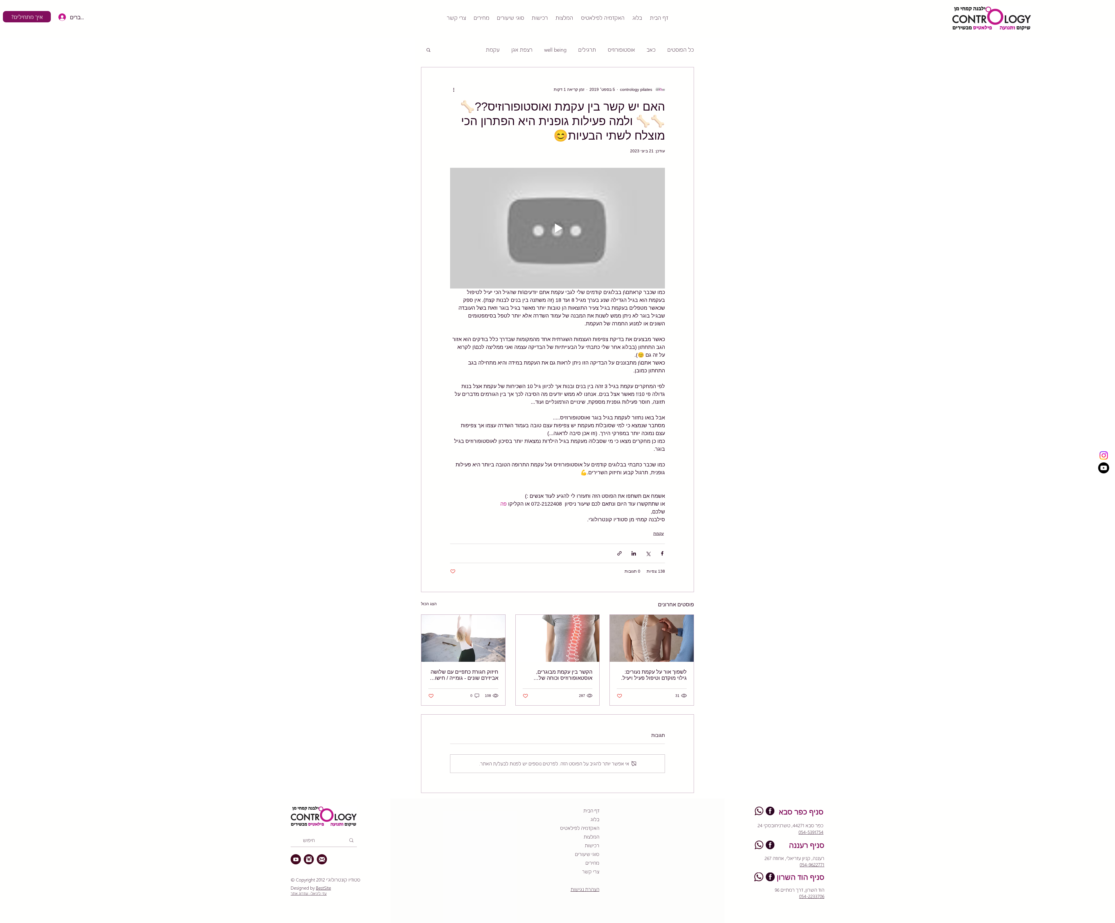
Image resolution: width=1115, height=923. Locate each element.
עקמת (493, 49)
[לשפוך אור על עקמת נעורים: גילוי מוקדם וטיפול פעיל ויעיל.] (652, 638)
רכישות (592, 845)
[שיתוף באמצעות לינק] (619, 553)
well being (555, 49)
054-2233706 (811, 896)
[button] (428, 49)
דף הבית (591, 810)
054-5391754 (811, 832)
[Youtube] (1103, 467)
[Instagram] (1103, 455)
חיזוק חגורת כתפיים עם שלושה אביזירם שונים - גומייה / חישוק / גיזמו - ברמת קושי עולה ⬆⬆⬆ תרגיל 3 (463, 675)
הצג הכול (429, 603)
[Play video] (557, 228)
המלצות (591, 837)
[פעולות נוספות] (453, 89)
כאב (651, 49)
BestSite (323, 888)
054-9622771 (812, 864)
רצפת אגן (522, 49)
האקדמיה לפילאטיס (579, 828)
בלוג (595, 819)
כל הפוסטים (680, 49)
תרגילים (587, 49)
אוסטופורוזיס (621, 49)
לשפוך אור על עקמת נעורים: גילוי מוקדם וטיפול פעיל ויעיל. (654, 675)
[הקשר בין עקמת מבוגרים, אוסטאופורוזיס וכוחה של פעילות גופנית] (558, 638)
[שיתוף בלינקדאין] (633, 553)
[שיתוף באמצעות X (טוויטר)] (648, 553)
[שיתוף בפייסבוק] (662, 553)
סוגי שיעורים (587, 854)
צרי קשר (590, 871)
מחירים (592, 863)
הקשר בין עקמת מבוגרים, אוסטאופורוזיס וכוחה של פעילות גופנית (564, 675)
